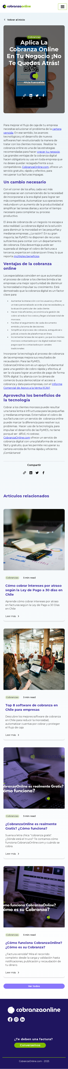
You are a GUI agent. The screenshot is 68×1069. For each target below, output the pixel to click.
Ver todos (34, 986)
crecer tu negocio (48, 151)
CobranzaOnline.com (35, 167)
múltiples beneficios (26, 256)
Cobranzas (34, 37)
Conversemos (30, 1045)
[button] (50, 6)
